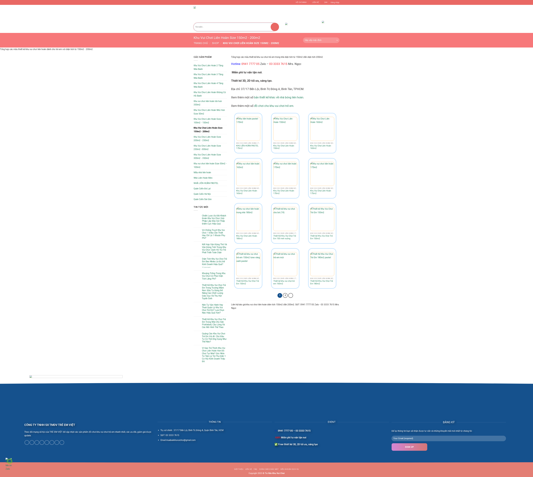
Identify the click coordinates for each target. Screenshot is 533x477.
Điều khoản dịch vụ (290, 469)
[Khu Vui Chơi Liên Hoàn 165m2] (248, 174)
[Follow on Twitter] (37, 442)
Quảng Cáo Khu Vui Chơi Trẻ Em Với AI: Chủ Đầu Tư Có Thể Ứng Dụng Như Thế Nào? (214, 337)
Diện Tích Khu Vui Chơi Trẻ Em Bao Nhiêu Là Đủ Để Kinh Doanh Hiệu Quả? (214, 261)
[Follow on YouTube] (62, 442)
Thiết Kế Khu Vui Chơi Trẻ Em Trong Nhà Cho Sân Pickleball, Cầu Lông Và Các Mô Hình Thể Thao (214, 323)
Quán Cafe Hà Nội (202, 194)
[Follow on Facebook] (27, 442)
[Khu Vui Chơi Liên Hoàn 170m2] (285, 174)
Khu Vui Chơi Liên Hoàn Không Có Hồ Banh (210, 94)
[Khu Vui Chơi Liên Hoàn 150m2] (285, 129)
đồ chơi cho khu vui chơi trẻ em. (274, 106)
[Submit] (275, 27)
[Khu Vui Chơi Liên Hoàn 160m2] (322, 129)
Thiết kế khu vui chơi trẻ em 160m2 (284, 282)
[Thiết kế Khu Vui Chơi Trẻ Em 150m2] (322, 219)
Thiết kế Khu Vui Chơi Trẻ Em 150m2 (321, 237)
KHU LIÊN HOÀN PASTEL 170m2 (247, 147)
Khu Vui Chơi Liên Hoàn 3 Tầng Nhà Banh (208, 76)
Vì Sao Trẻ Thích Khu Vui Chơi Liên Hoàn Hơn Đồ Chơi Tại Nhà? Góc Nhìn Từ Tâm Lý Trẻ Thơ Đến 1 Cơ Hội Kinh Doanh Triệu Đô (214, 355)
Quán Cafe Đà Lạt (202, 188)
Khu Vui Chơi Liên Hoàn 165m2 (246, 192)
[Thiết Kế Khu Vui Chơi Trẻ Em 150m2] (248, 264)
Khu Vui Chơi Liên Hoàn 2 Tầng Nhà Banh (208, 67)
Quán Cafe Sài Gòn (203, 199)
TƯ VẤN (288, 13)
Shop (215, 43)
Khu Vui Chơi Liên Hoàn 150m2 (283, 147)
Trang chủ (201, 43)
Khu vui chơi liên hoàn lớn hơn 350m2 (208, 103)
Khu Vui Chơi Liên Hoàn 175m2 (320, 192)
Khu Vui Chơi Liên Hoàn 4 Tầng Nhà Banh (208, 85)
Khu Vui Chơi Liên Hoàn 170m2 (283, 192)
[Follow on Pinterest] (52, 442)
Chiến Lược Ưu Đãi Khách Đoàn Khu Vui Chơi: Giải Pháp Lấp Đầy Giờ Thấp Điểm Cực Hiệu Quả (214, 219)
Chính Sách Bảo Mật (269, 469)
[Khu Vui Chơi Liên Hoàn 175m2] (322, 174)
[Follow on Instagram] (32, 442)
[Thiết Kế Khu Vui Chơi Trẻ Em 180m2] (322, 264)
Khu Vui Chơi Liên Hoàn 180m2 (246, 237)
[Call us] (47, 442)
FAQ (255, 469)
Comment (206, 267)
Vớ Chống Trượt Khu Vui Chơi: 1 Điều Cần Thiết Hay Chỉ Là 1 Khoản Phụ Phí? (213, 234)
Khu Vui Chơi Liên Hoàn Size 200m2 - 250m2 (207, 139)
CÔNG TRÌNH (330, 13)
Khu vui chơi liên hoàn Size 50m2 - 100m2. (210, 165)
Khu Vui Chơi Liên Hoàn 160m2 (320, 147)
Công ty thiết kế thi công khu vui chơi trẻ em (244, 13)
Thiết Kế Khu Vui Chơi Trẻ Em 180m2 (321, 282)
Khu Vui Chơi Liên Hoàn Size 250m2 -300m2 (207, 147)
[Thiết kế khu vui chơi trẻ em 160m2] (285, 264)
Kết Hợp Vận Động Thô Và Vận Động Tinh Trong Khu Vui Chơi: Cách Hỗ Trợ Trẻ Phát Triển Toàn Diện (214, 248)
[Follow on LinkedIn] (57, 442)
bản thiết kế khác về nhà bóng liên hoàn (278, 97)
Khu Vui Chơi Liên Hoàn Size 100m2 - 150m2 (207, 121)
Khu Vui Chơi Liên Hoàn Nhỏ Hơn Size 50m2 (209, 112)
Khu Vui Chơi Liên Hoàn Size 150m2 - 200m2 (208, 130)
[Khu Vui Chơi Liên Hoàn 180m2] (248, 219)
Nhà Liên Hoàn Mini (203, 178)
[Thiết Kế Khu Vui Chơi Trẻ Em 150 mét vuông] (285, 219)
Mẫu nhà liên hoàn (202, 172)
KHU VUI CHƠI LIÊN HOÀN (308, 13)
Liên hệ (248, 469)
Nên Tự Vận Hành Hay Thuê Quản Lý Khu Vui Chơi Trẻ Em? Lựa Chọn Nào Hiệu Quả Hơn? (213, 309)
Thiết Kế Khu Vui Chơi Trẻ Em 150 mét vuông (284, 237)
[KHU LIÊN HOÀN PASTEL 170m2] (248, 129)
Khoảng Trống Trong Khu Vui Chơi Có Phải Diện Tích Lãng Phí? (213, 276)
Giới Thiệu (275, 13)
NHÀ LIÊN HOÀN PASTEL (206, 183)
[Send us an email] (42, 442)
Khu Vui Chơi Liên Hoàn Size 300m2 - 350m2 (207, 156)
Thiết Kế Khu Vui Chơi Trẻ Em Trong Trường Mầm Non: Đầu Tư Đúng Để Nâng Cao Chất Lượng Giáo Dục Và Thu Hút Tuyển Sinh (214, 292)
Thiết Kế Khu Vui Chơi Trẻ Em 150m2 (247, 282)
